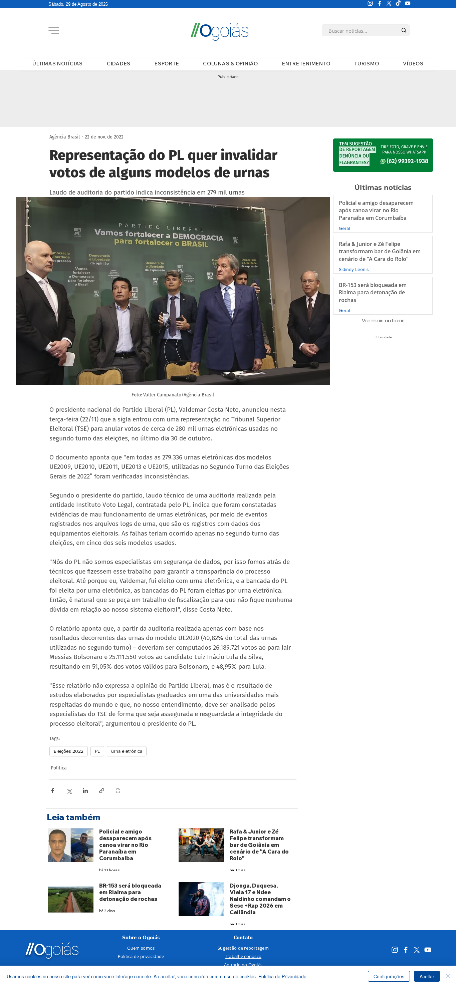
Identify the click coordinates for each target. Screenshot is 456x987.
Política (59, 768)
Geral (344, 228)
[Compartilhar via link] (101, 790)
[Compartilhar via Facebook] (52, 790)
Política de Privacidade (282, 976)
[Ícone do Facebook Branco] (379, 3)
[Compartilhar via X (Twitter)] (69, 790)
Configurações (389, 976)
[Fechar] (448, 976)
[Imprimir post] (118, 790)
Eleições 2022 (68, 751)
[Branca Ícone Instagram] (370, 3)
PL (97, 751)
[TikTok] (398, 3)
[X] (389, 3)
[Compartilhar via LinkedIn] (85, 790)
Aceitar (427, 976)
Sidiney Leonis (354, 269)
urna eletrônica (126, 751)
